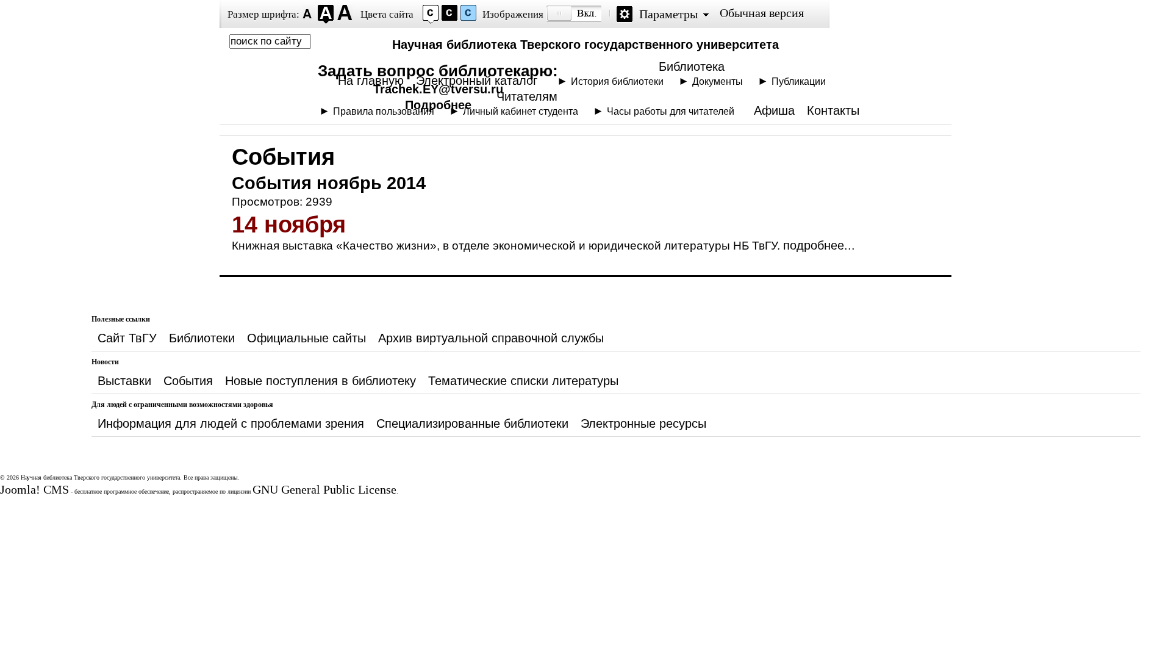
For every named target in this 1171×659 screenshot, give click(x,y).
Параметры (668, 14)
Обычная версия (762, 13)
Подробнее (438, 105)
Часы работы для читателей (670, 111)
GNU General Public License (324, 489)
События (188, 380)
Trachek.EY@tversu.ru (438, 89)
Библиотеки (202, 338)
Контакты (833, 110)
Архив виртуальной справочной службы (491, 338)
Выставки (124, 380)
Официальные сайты (306, 338)
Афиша (774, 110)
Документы (717, 81)
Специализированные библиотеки (472, 423)
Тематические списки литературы (523, 380)
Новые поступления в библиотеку (320, 380)
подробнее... (819, 245)
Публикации (799, 81)
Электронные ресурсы (643, 423)
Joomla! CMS (34, 489)
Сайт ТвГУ (127, 338)
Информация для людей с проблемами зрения (231, 423)
